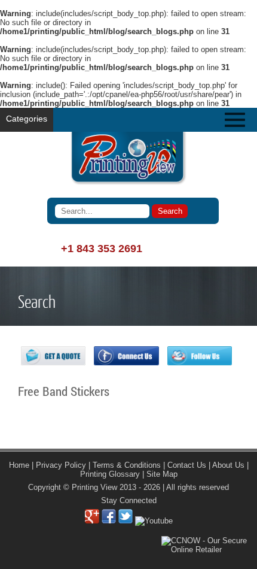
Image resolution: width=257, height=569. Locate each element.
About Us (228, 465)
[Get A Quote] (53, 362)
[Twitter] (125, 520)
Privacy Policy (61, 465)
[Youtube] (154, 520)
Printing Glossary (110, 474)
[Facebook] (109, 520)
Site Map (162, 474)
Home (19, 465)
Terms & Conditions (127, 465)
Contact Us (186, 465)
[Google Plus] (92, 520)
